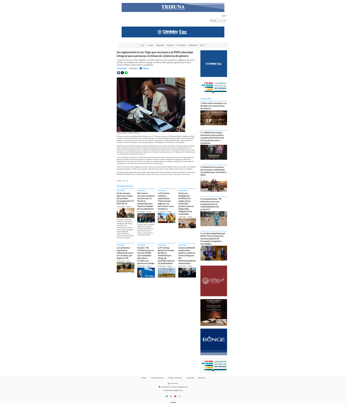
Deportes (170, 45)
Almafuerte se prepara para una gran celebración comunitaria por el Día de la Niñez (213, 171)
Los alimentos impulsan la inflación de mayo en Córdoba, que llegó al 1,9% (125, 252)
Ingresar (202, 378)
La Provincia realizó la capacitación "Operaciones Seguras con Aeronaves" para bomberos (166, 201)
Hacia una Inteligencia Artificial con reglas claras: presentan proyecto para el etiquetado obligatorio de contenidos (186, 203)
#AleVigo (126, 181)
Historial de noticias (157, 378)
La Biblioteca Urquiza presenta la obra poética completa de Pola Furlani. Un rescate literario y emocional (212, 137)
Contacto (144, 378)
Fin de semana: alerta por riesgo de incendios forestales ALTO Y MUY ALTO (125, 198)
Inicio (143, 45)
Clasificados (193, 45)
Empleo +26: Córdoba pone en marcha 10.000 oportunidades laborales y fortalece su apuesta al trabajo (145, 255)
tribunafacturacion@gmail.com (173, 390)
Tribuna (145, 68)
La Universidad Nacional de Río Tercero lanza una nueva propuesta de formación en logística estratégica (212, 238)
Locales (150, 45)
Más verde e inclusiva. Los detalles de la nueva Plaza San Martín (213, 106)
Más (201, 45)
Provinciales (181, 45)
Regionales (160, 45)
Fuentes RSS (190, 378)
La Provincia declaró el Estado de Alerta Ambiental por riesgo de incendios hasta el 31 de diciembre (166, 255)
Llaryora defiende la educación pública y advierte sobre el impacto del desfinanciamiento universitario (187, 255)
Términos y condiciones (175, 378)
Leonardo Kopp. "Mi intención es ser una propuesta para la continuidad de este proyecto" (210, 204)
